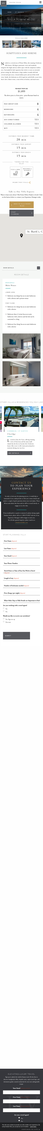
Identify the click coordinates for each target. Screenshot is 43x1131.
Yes (6, 609)
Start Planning (15, 213)
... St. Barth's (18, 12)
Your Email (21, 1088)
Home (10, 12)
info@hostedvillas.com (21, 522)
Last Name (21, 1106)
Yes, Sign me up (10, 619)
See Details (13, 453)
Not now (8, 622)
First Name (21, 1097)
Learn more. (33, 1126)
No (6, 612)
